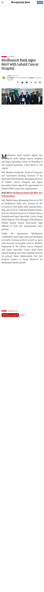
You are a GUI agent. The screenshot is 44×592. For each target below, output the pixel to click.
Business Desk (15, 76)
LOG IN (40, 2)
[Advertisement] (22, 33)
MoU (22, 315)
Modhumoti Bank (10, 315)
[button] (2, 2)
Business (10, 57)
